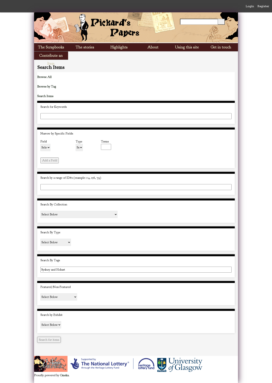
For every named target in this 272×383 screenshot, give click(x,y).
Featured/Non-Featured (55, 287)
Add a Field (49, 160)
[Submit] (221, 22)
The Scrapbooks (51, 47)
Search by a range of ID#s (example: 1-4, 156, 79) (70, 178)
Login (250, 6)
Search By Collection (53, 204)
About (153, 47)
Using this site (187, 47)
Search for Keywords (53, 107)
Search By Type (50, 232)
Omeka (64, 375)
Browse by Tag (46, 86)
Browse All (44, 77)
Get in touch (221, 47)
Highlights (119, 47)
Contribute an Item (51, 56)
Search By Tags (50, 260)
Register (263, 6)
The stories (85, 47)
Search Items (45, 96)
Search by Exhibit (51, 315)
